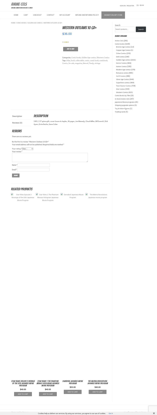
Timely (91, 63)
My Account (65, 15)
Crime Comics (121, 53)
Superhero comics (123, 83)
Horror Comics (121, 63)
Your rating (17, 148)
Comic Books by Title (122, 95)
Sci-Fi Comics (120, 76)
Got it (111, 413)
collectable (80, 60)
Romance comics (122, 73)
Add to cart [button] (23, 394)
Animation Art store (113, 15)
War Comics (120, 89)
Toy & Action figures (122, 108)
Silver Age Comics (122, 79)
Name (15, 165)
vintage (97, 63)
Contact (50, 15)
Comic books (21, 23)
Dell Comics (120, 57)
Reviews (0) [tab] (17, 122)
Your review (17, 151)
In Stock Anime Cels (122, 99)
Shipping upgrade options (124, 105)
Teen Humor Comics (123, 86)
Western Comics (103, 57)
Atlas (68, 60)
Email (14, 169)
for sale (71, 63)
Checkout (37, 15)
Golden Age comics (35, 23)
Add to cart (70, 49)
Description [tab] (17, 116)
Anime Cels (19, 4)
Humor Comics (121, 66)
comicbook (103, 60)
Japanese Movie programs (125, 102)
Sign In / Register (127, 5)
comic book (94, 60)
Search (117, 25)
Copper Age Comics (123, 50)
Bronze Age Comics (123, 47)
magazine (78, 63)
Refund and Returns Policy (87, 15)
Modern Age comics (123, 69)
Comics (65, 63)
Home (16, 15)
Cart (26, 15)
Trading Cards (120, 112)
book (73, 60)
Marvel (85, 63)
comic (87, 60)
